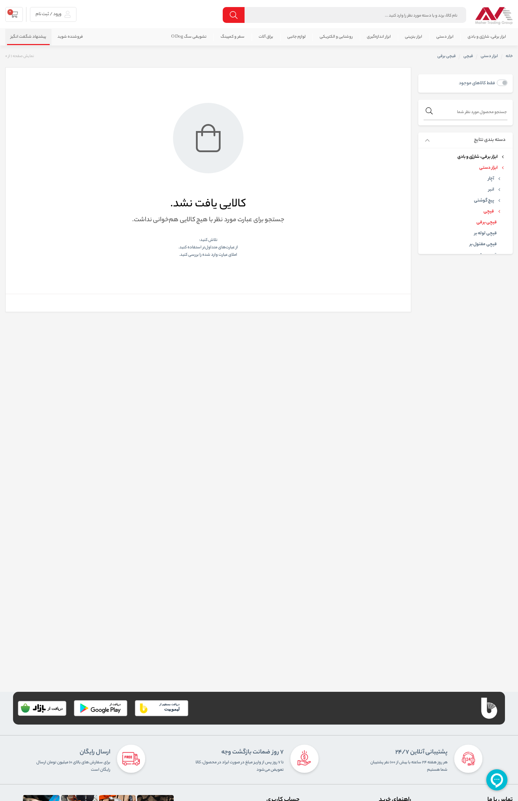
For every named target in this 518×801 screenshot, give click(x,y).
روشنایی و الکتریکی (336, 37)
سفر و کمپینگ (233, 37)
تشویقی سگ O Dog (188, 37)
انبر (491, 189)
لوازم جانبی (296, 37)
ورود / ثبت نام (49, 14)
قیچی (468, 56)
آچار (491, 178)
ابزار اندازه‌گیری (379, 37)
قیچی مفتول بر (483, 244)
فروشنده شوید (70, 37)
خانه (509, 56)
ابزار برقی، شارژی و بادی (487, 37)
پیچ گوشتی (484, 200)
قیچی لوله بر (485, 233)
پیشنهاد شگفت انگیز (28, 37)
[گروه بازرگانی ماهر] (494, 15)
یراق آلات (266, 37)
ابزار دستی (445, 37)
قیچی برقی (486, 222)
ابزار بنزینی (413, 37)
